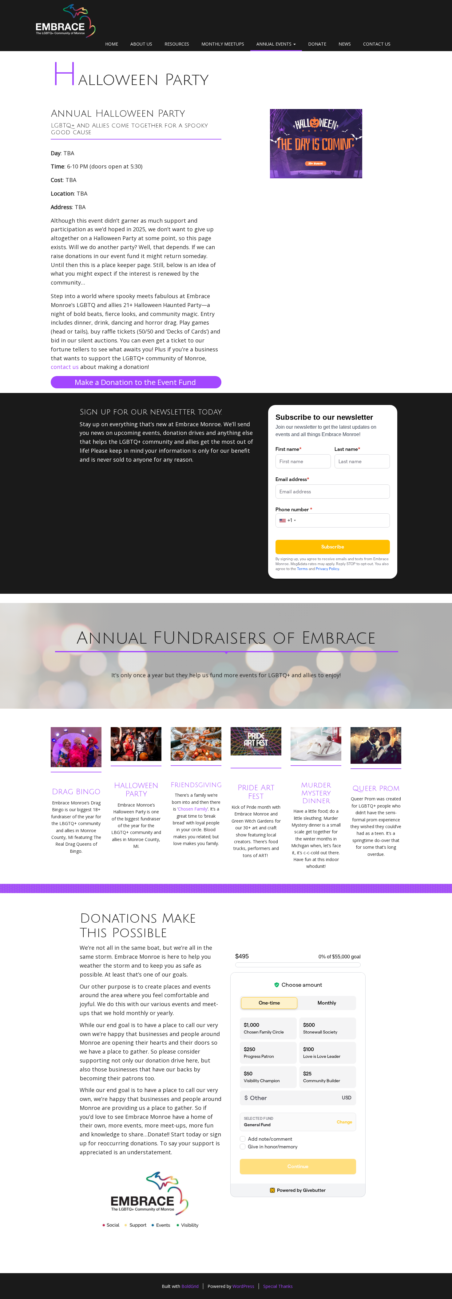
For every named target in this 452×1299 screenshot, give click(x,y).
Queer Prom (375, 788)
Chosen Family (192, 809)
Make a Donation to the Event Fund (136, 382)
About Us (141, 44)
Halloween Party (130, 80)
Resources (177, 44)
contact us (65, 366)
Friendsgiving (196, 785)
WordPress (243, 1286)
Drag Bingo (76, 791)
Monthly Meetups (222, 44)
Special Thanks (278, 1286)
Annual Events (274, 44)
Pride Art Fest (256, 792)
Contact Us (377, 44)
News (345, 44)
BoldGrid (190, 1286)
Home (111, 44)
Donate (317, 44)
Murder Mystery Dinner (316, 793)
